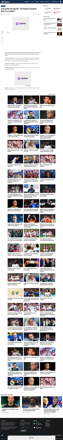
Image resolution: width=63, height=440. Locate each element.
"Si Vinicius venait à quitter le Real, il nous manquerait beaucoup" (31, 409)
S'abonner (23, 430)
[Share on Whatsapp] (2, 40)
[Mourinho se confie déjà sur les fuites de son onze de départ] (59, 34)
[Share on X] (38, 14)
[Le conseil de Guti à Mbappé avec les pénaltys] (10, 402)
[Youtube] (57, 12)
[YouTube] (54, 1)
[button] (50, 1)
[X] (53, 1)
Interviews (26, 407)
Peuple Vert (47, 426)
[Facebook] (51, 1)
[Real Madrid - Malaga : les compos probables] (59, 29)
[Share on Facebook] (37, 14)
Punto (2, 412)
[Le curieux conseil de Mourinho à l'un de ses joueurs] (59, 20)
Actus (4, 407)
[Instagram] (55, 1)
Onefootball (47, 423)
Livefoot (46, 422)
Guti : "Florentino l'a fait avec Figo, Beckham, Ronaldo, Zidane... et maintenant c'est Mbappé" (51, 410)
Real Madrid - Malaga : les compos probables (50, 27)
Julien (2, 13)
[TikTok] (57, 1)
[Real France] (7, 1)
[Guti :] (52, 402)
